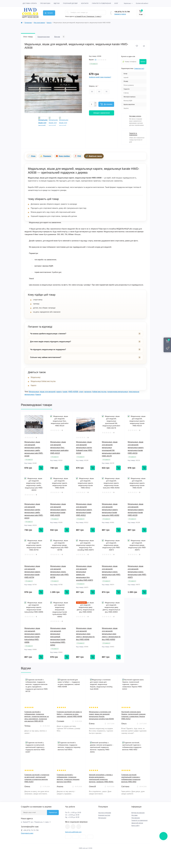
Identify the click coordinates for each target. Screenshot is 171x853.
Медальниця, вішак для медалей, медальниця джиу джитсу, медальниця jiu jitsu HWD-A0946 (85, 633)
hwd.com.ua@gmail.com (73, 832)
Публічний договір (70, 3)
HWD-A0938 (73, 392)
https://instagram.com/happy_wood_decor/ (67, 826)
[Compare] (43, 424)
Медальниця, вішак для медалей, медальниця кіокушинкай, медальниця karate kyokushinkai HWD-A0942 (58, 636)
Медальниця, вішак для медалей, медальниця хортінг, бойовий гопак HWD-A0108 (84, 447)
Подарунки (28, 22)
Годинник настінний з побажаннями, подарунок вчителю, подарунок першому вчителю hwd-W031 (68, 778)
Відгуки (57, 3)
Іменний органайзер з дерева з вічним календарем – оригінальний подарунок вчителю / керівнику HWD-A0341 (101, 778)
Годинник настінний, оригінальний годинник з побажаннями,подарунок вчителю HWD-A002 (130, 778)
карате (59, 392)
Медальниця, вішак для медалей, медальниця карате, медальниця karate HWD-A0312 (84, 509)
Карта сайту (135, 825)
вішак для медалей (47, 392)
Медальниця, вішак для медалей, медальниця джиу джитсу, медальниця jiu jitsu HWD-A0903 (111, 633)
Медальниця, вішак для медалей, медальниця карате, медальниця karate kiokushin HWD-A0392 (110, 509)
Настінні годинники (104, 813)
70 (106, 91)
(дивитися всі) (139, 68)
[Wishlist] (43, 419)
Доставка (134, 815)
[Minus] (95, 105)
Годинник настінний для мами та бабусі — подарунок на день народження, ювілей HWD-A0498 (69, 714)
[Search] (67, 12)
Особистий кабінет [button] (142, 3)
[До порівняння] (143, 46)
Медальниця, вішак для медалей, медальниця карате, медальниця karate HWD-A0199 (136, 509)
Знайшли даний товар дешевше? (100, 77)
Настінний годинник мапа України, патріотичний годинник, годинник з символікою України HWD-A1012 (133, 715)
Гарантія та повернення (101, 3)
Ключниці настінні (104, 815)
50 (92, 91)
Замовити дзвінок (120, 14)
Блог (116, 3)
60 (99, 91)
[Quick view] (43, 415)
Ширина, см (93, 86)
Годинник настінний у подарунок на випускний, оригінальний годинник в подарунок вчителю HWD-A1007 (36, 778)
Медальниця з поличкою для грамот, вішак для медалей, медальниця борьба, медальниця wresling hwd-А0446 (101, 715)
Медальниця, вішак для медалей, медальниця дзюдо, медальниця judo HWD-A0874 (111, 571)
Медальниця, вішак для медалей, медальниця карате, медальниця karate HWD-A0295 (58, 509)
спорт (81, 392)
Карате (49, 22)
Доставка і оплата (30, 3)
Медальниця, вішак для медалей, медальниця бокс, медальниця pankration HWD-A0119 (59, 447)
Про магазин (45, 3)
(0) (95, 59)
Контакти (84, 3)
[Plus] (95, 103)
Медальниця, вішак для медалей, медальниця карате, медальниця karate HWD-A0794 (32, 571)
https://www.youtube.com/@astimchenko (73, 826)
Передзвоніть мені (27, 833)
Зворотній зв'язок (137, 823)
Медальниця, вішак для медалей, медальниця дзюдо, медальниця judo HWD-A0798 (59, 571)
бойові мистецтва (99, 392)
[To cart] (41, 468)
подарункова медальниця (117, 392)
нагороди (87, 392)
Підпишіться (53, 812)
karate (65, 392)
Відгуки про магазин (138, 813)
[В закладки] (137, 46)
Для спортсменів (39, 22)
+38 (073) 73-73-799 (122, 12)
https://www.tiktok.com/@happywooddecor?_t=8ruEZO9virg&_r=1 (78, 826)
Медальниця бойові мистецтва (43, 381)
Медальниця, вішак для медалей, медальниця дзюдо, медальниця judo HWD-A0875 (137, 571)
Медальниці (35, 377)
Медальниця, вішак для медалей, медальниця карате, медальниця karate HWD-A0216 (136, 447)
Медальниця (34, 392)
